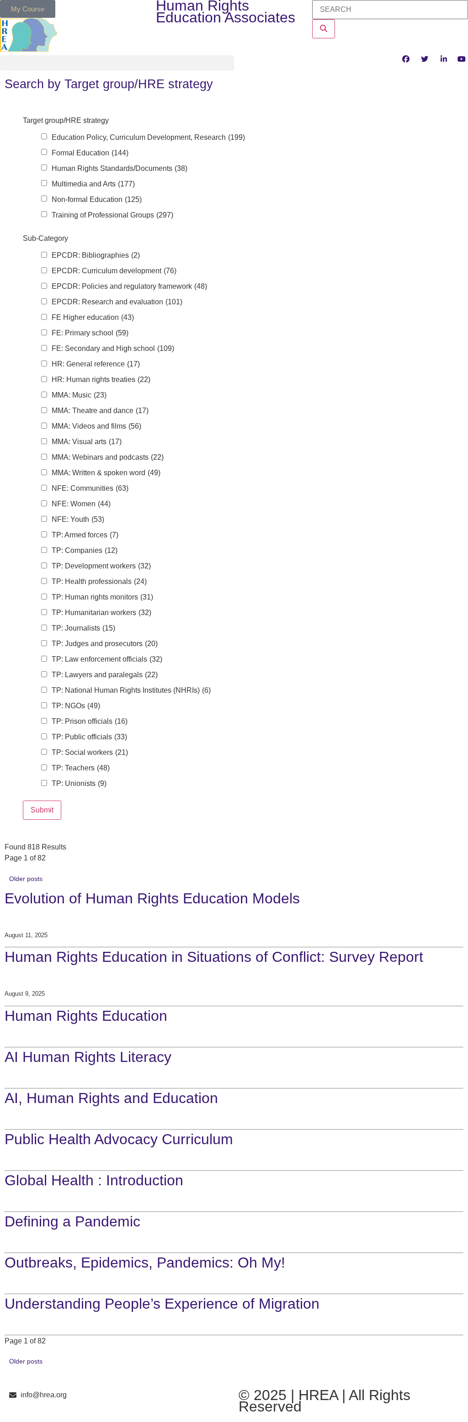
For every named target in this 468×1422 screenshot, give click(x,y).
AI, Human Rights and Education (111, 1098)
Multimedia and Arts (93, 184)
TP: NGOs (76, 706)
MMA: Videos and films (96, 426)
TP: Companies (84, 550)
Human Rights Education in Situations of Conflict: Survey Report (214, 957)
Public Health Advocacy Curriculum (119, 1139)
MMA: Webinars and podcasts (108, 457)
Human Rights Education (86, 1016)
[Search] (323, 28)
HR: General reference (96, 364)
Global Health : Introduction (94, 1180)
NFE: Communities (90, 488)
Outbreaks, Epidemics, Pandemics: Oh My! (145, 1262)
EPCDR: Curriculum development (114, 271)
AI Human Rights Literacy (88, 1057)
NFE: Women (81, 504)
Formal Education (90, 153)
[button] (117, 62)
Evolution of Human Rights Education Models (152, 898)
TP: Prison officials (90, 721)
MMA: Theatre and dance (100, 410)
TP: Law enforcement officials (107, 659)
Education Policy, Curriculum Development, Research (148, 137)
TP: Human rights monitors (102, 597)
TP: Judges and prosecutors (105, 643)
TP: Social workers (90, 752)
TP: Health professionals (99, 581)
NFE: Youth (78, 519)
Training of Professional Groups (112, 215)
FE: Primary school (90, 333)
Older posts (26, 878)
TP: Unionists (79, 783)
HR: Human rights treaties (101, 379)
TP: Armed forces (85, 535)
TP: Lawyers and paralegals (105, 675)
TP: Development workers (101, 566)
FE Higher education (93, 317)
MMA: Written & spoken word (106, 473)
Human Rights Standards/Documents (119, 168)
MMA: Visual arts (87, 442)
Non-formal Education (97, 199)
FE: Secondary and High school (113, 348)
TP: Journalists (83, 628)
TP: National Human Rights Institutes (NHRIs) (131, 690)
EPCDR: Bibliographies (96, 255)
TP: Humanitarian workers (101, 612)
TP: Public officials (89, 737)
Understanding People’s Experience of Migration (162, 1303)
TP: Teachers (81, 768)
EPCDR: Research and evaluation (117, 302)
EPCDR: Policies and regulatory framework (129, 286)
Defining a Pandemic (72, 1221)
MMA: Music (79, 395)
